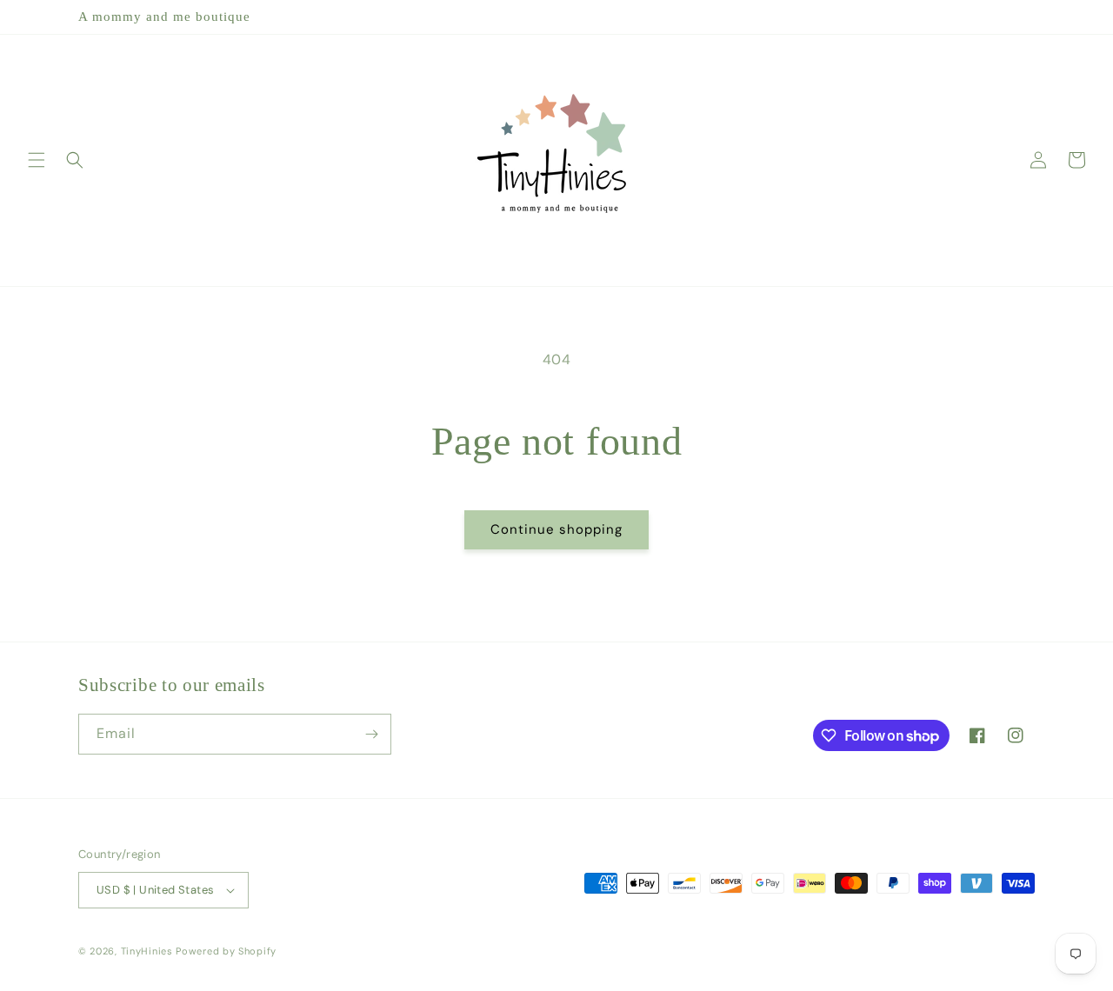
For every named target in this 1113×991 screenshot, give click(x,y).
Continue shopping (556, 529)
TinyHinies (147, 951)
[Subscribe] (371, 734)
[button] (36, 160)
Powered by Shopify (226, 951)
